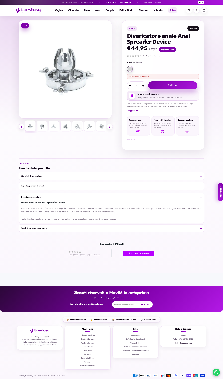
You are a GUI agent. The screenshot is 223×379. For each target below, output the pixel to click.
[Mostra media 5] (77, 126)
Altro (173, 10)
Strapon (143, 10)
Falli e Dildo (126, 10)
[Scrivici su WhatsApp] (216, 372)
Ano (97, 10)
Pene (87, 10)
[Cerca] (189, 10)
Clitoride (73, 10)
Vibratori (158, 10)
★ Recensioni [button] (221, 192)
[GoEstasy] (30, 10)
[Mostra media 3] (54, 126)
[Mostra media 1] (30, 126)
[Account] (196, 10)
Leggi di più (133, 110)
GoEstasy (29, 375)
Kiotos (132, 28)
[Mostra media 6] (89, 126)
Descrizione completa (31, 197)
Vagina (59, 10)
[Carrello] (204, 10)
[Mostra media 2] (42, 126)
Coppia (109, 10)
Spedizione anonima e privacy (35, 228)
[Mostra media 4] (65, 126)
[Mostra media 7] (101, 126)
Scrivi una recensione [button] (139, 253)
